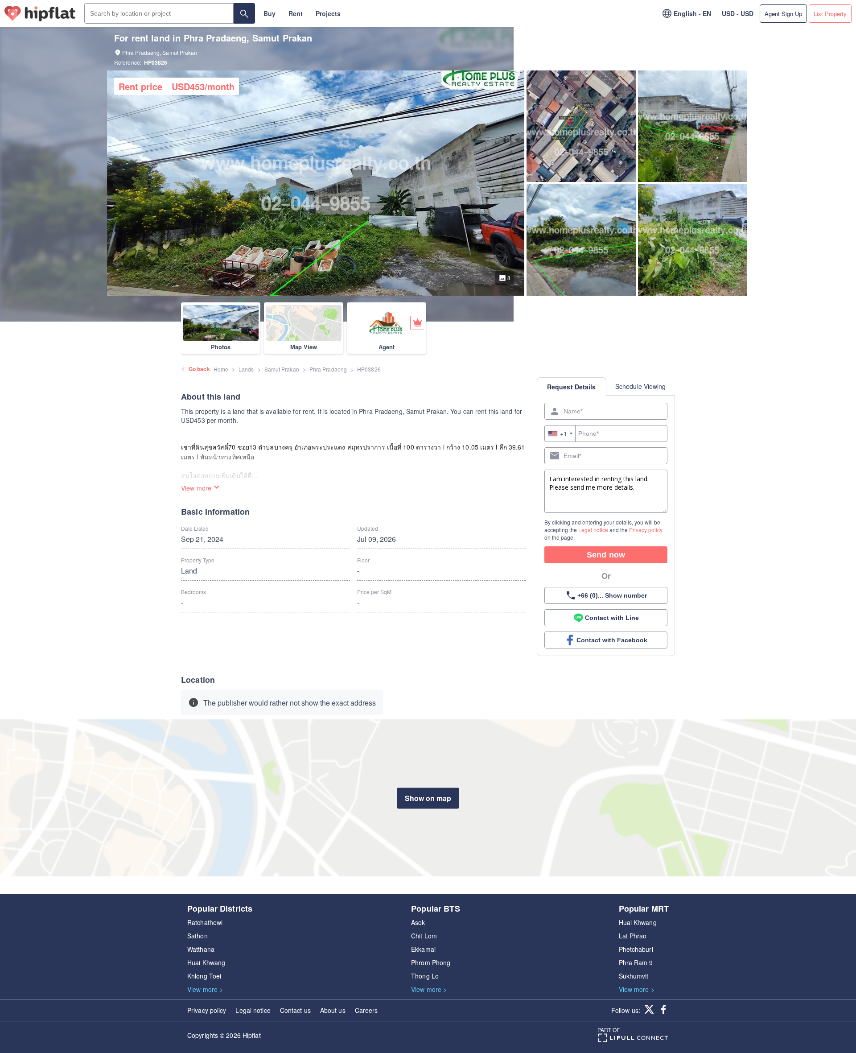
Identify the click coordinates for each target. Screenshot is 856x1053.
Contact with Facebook (611, 640)
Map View (303, 347)
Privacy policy (646, 529)
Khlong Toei (204, 975)
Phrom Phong (430, 962)
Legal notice (593, 529)
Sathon (197, 935)
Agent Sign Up (783, 13)
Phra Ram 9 (636, 962)
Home (221, 369)
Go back (199, 369)
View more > (205, 989)
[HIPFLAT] (40, 13)
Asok (418, 922)
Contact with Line (612, 617)
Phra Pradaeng (328, 369)
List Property (830, 13)
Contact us (295, 1010)
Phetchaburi (636, 949)
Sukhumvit (634, 975)
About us (333, 1010)
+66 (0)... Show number (612, 595)
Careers (366, 1010)
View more (196, 487)
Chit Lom (424, 935)
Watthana (200, 949)
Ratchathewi (204, 922)
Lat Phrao (633, 935)
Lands (246, 369)
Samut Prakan (281, 369)
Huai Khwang (206, 962)
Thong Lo (425, 975)
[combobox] (560, 433)
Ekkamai (423, 949)
